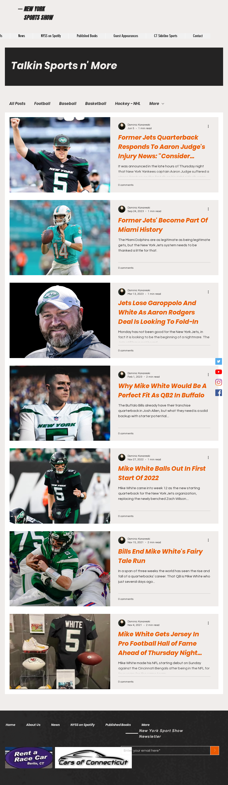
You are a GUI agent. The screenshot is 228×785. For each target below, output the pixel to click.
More (154, 103)
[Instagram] (218, 382)
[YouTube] (218, 371)
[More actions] (209, 126)
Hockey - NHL (127, 103)
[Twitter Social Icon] (218, 361)
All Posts (17, 103)
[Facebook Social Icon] (218, 392)
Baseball (67, 103)
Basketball (95, 103)
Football (42, 103)
